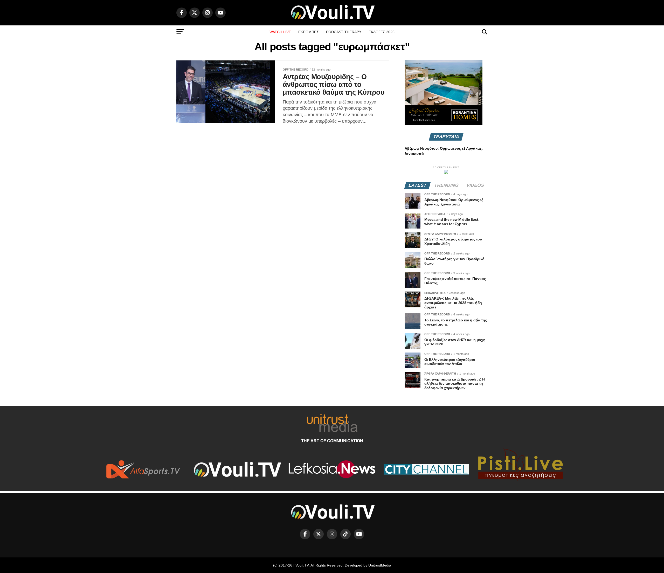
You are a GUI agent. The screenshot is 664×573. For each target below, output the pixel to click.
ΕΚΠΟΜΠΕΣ (308, 32)
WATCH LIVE (280, 32)
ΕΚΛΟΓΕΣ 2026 (382, 32)
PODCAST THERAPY (343, 32)
